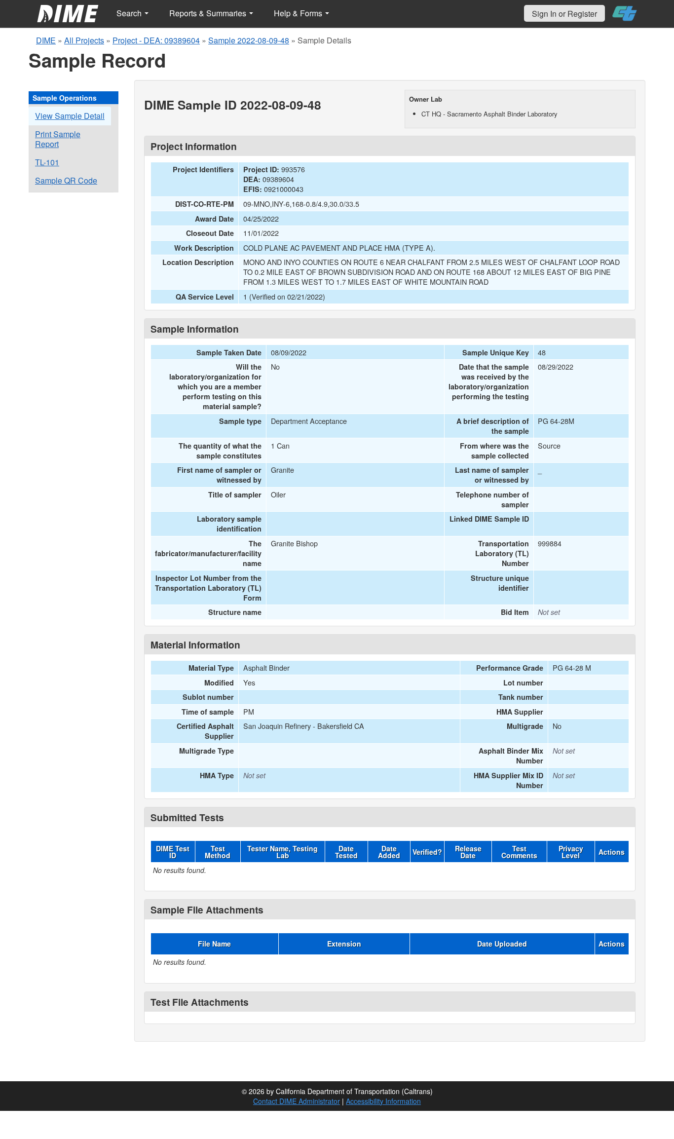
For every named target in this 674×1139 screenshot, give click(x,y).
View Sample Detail (70, 115)
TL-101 (47, 162)
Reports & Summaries (208, 13)
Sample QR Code (66, 180)
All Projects (84, 40)
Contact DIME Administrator (296, 1101)
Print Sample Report (57, 139)
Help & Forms (299, 13)
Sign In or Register (564, 13)
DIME (46, 40)
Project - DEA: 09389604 (156, 40)
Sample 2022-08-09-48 (248, 40)
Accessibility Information (383, 1101)
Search (130, 13)
